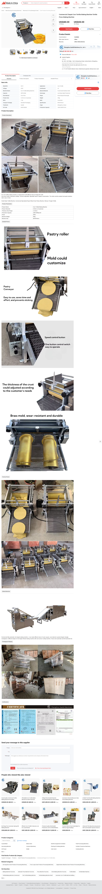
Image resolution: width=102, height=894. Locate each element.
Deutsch (48, 885)
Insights (88, 883)
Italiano (43, 885)
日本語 (67, 885)
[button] (69, 78)
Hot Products (14, 883)
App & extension (82, 7)
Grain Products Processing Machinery (47, 10)
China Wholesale (45, 883)
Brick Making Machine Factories (59, 871)
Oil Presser (3, 849)
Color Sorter (54, 849)
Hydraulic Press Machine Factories (26, 871)
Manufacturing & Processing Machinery (13, 10)
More (2, 851)
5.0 (82, 78)
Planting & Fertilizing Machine (58, 846)
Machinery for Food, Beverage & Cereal (30, 10)
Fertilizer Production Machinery (83, 846)
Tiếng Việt (85, 885)
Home (2, 10)
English (16, 885)
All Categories (7, 7)
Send (13, 768)
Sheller (27, 849)
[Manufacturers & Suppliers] (9, 3)
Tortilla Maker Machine (84, 871)
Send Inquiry (69, 29)
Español (20, 885)
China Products (22, 883)
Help (74, 7)
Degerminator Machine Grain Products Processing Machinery (70, 864)
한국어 (63, 885)
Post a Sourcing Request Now (43, 768)
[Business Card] (98, 82)
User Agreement (59, 888)
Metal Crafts (29, 843)
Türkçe (80, 885)
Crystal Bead (4, 843)
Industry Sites (60, 883)
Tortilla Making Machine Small (45, 875)
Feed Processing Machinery (82, 843)
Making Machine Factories (9, 871)
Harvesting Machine (6, 846)
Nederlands (54, 885)
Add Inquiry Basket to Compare (29, 57)
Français (31, 885)
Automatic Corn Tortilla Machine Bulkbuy (65, 875)
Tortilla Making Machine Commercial (11, 875)
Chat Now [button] (91, 29)
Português (26, 885)
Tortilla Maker (72, 871)
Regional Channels (68, 883)
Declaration (66, 888)
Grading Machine (80, 849)
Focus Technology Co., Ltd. (41, 888)
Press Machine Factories (42, 871)
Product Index (77, 883)
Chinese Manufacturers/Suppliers (33, 883)
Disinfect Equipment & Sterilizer (58, 843)
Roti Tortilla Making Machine (29, 875)
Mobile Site (83, 883)
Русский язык (37, 885)
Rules (99, 7)
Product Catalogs (22, 840)
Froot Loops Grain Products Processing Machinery (41, 864)
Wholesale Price (53, 883)
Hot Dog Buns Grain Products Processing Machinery (15, 864)
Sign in (99, 4)
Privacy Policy (73, 888)
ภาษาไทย (75, 885)
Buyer (66, 7)
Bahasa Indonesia (92, 885)
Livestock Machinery (31, 846)
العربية (59, 885)
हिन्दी (71, 885)
